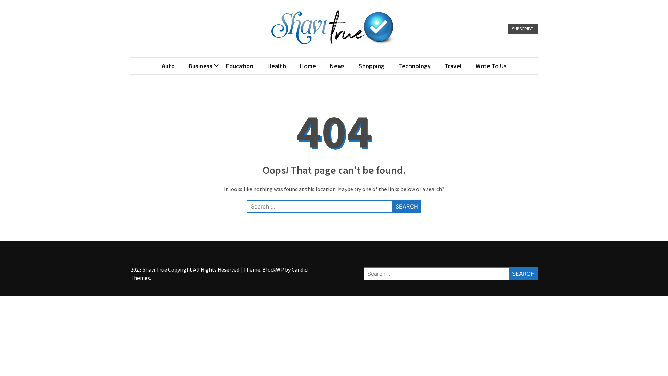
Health (276, 66)
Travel (453, 66)
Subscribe (522, 29)
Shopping (371, 66)
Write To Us (491, 66)
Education (239, 66)
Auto (168, 66)
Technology (414, 66)
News (337, 66)
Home (308, 66)
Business (200, 66)
